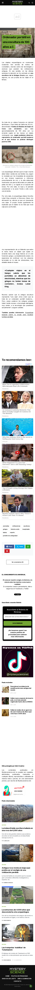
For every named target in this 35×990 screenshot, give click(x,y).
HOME (7, 976)
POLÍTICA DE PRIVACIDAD (19, 976)
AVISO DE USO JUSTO (9, 978)
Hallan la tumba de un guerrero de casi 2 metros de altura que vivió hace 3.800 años (21, 711)
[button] (3, 3)
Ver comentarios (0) (17, 562)
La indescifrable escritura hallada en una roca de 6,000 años (17, 829)
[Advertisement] (17, 101)
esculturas (27, 526)
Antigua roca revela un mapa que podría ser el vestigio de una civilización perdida (16, 870)
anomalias (6, 526)
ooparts (12, 532)
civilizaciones (16, 526)
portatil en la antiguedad (10, 535)
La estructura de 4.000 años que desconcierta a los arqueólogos (16, 911)
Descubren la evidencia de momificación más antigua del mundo (20, 688)
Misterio (5, 31)
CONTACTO (17, 981)
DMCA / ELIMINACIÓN (24, 978)
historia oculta (15, 529)
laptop (5, 532)
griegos (5, 529)
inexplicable (26, 529)
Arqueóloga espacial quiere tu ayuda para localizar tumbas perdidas (17, 315)
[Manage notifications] (30, 986)
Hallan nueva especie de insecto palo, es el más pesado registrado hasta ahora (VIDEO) (21, 700)
